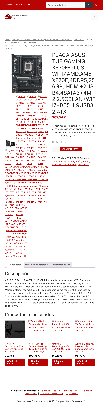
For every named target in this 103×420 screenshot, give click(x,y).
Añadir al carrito (71, 149)
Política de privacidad (50, 391)
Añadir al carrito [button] (12, 362)
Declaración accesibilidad (51, 393)
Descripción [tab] (15, 264)
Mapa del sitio (72, 393)
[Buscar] (89, 5)
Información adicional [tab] (36, 264)
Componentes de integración (58, 39)
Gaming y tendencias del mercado (28, 39)
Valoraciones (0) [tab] (61, 264)
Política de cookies (71, 391)
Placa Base (79, 39)
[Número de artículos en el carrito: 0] (96, 5)
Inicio (7, 39)
